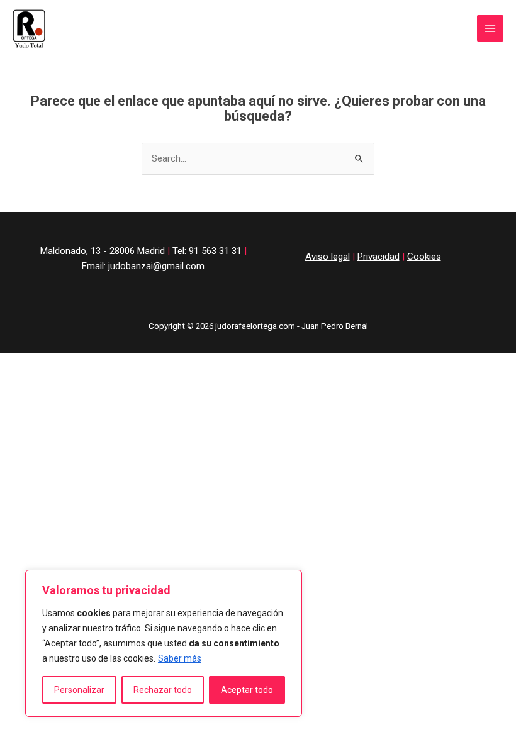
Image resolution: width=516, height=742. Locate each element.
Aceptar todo (247, 690)
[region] (163, 643)
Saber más (179, 658)
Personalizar (79, 690)
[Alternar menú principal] (490, 28)
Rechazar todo (162, 690)
